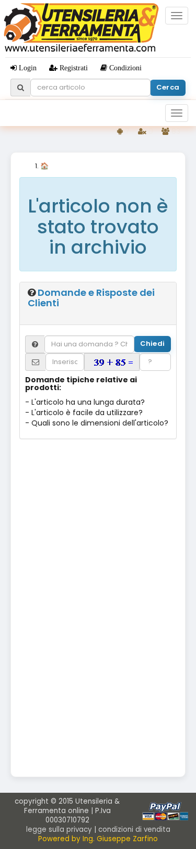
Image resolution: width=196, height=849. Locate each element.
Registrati (72, 67)
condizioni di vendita (134, 829)
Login (27, 67)
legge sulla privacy (59, 829)
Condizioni (124, 67)
